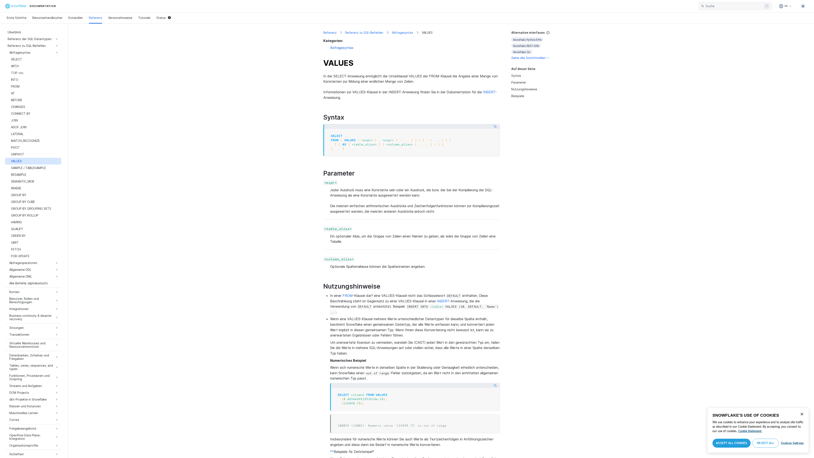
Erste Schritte (16, 18)
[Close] (802, 414)
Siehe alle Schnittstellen (528, 58)
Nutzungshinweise (524, 89)
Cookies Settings (792, 443)
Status (161, 18)
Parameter (518, 82)
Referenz (95, 18)
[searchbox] (734, 6)
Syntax (516, 75)
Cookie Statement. (750, 431)
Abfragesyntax (402, 32)
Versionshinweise (120, 18)
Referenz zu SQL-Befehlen (364, 32)
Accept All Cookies (731, 443)
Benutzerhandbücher (47, 18)
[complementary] (535, 45)
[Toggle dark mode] (803, 6)
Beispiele (517, 96)
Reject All (765, 443)
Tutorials (144, 18)
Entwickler (75, 18)
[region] (758, 430)
